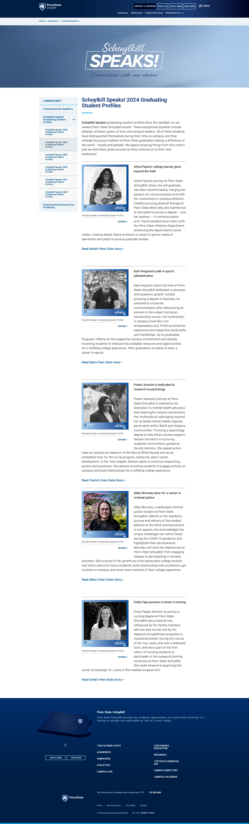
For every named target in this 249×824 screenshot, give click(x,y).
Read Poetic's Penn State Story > (103, 480)
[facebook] (52, 745)
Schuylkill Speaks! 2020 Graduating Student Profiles (56, 194)
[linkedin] (59, 745)
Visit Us (162, 6)
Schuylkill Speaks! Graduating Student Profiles (54, 119)
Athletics (103, 765)
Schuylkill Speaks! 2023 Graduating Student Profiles (56, 157)
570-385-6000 (155, 792)
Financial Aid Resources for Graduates (58, 206)
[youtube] (71, 745)
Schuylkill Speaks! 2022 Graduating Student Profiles (56, 169)
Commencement (70, 21)
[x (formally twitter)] (65, 745)
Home (42, 21)
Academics (122, 12)
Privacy (99, 805)
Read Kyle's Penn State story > (102, 362)
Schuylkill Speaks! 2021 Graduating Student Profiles (56, 182)
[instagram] (78, 745)
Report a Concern (145, 6)
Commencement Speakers (58, 109)
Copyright (143, 805)
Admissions (137, 12)
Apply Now (176, 6)
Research (160, 754)
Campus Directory (154, 12)
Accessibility (130, 805)
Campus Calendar (165, 777)
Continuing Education (161, 747)
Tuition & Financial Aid (166, 762)
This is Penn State (109, 745)
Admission (103, 758)
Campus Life (105, 771)
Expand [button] (122, 221)
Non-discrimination (114, 805)
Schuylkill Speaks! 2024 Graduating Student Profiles (56, 144)
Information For (173, 12)
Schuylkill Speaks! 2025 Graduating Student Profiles (56, 132)
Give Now (190, 6)
